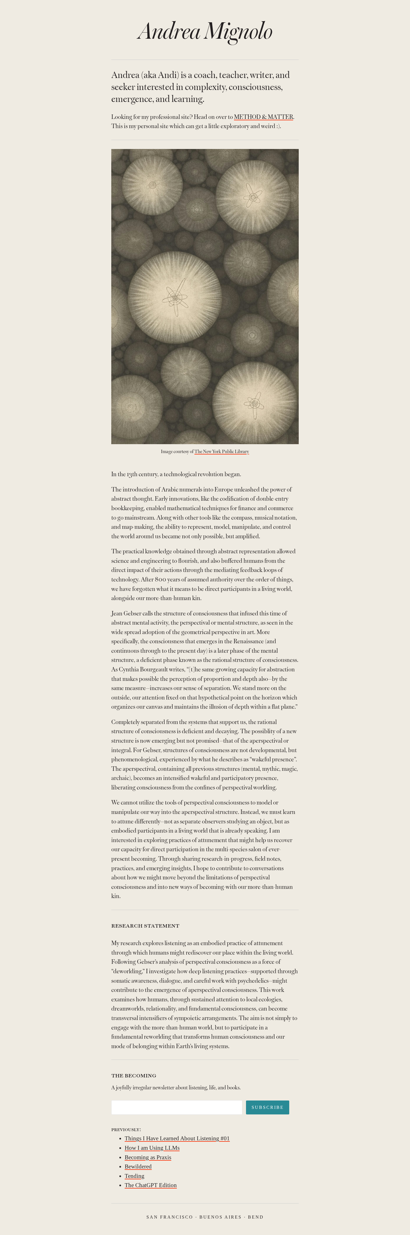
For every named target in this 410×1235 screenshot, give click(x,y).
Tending (134, 1176)
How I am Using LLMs (152, 1147)
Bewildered (138, 1166)
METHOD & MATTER (263, 116)
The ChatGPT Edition (151, 1185)
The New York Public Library (221, 451)
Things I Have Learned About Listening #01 (177, 1138)
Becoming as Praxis (148, 1157)
